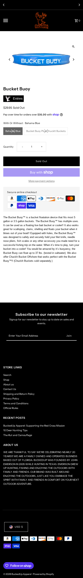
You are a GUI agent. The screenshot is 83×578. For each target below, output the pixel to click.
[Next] (79, 5)
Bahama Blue (12, 131)
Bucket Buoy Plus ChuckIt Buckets (46, 131)
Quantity (8, 146)
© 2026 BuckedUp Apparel (17, 574)
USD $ (19, 526)
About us (8, 384)
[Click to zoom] (73, 46)
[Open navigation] (17, 20)
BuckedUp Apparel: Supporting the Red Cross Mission (34, 425)
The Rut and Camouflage (17, 435)
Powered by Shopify (43, 574)
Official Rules (10, 408)
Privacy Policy (11, 398)
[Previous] (4, 5)
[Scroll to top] (74, 567)
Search (7, 375)
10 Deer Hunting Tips (15, 430)
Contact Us (9, 389)
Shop (6, 379)
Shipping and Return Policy (19, 393)
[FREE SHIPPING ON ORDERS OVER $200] (41, 5)
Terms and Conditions (15, 403)
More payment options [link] (42, 181)
